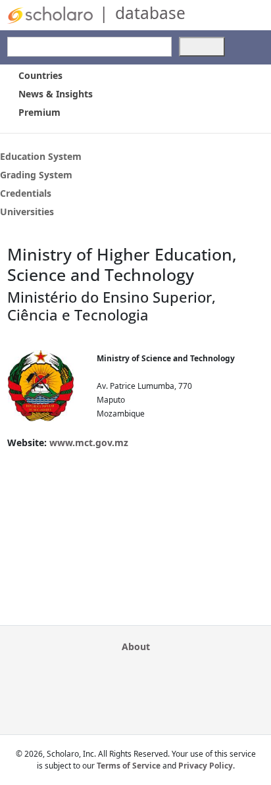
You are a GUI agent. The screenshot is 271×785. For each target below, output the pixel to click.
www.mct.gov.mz (88, 442)
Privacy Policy (205, 765)
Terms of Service (128, 765)
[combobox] (89, 47)
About (136, 646)
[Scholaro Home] (50, 14)
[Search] (202, 47)
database (150, 13)
